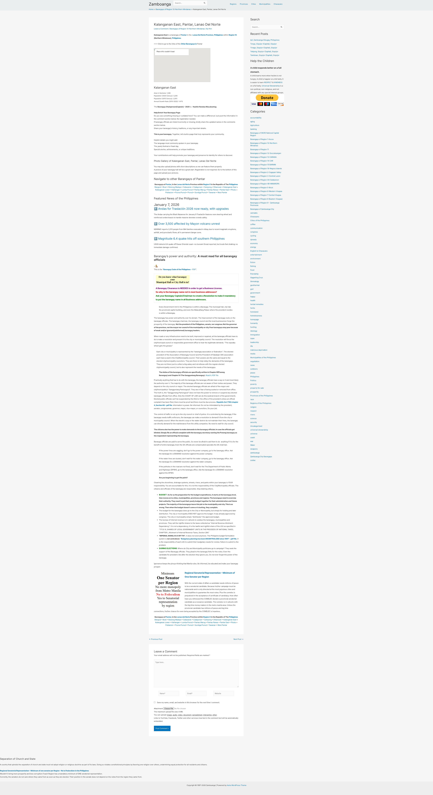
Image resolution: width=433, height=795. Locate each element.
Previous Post (155, 639)
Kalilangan (176, 190)
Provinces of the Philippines (261, 396)
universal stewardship (259, 430)
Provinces (244, 4)
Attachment (158, 708)
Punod (190, 192)
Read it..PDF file (212, 375)
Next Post (238, 639)
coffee (252, 224)
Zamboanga (160, 4)
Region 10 (233, 35)
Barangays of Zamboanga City (262, 209)
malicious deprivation (258, 350)
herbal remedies (256, 304)
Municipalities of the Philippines (263, 357)
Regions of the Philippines (260, 403)
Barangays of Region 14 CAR (261, 161)
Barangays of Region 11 (259, 149)
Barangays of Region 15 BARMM (263, 165)
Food (252, 270)
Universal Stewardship (271, 86)
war (251, 441)
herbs (252, 308)
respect (253, 411)
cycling (253, 236)
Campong (208, 187)
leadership (254, 342)
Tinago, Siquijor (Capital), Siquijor (263, 48)
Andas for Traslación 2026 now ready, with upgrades (193, 208)
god (251, 289)
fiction (252, 262)
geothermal (254, 285)
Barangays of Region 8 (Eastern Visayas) (266, 199)
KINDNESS (278, 82)
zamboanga (254, 453)
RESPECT (268, 82)
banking (253, 129)
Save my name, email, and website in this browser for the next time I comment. (188, 702)
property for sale (257, 388)
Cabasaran (187, 187)
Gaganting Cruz (256, 277)
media (252, 354)
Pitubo (233, 190)
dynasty (253, 239)
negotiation (254, 361)
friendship (254, 274)
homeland (254, 312)
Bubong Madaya (174, 187)
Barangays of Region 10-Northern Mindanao (187, 29)
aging (252, 121)
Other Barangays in (189, 44)
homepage (254, 319)
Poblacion (169, 192)
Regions (233, 4)
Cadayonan (197, 187)
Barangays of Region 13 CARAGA (263, 157)
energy (253, 247)
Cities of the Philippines (259, 220)
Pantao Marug (199, 190)
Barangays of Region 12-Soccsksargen (265, 153)
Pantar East (224, 190)
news (252, 365)
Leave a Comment (161, 29)
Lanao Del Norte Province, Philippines (207, 35)
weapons (254, 449)
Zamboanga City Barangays (261, 456)
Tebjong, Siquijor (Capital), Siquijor (264, 51)
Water (252, 445)
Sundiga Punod (201, 192)
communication (256, 228)
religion (253, 407)
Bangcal (158, 187)
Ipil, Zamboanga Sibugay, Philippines (264, 40)
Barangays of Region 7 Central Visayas (265, 195)
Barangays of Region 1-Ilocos (262, 139)
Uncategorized (256, 426)
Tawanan (212, 192)
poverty (253, 384)
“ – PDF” (179, 269)
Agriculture (254, 125)
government (255, 293)
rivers (252, 415)
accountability (255, 118)
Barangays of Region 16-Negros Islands (266, 168)
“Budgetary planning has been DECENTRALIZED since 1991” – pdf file (208, 539)
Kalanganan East (229, 187)
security (253, 422)
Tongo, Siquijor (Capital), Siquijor (263, 44)
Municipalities (264, 4)
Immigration (255, 335)
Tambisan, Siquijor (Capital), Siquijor (264, 55)
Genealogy (254, 281)
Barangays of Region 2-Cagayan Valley (265, 172)
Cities (253, 4)
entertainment (256, 255)
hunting (253, 327)
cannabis (253, 213)
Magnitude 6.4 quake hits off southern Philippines (191, 238)
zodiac (253, 460)
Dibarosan (217, 187)
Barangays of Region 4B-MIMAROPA (264, 184)
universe (253, 434)
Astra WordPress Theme (236, 785)
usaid (252, 437)
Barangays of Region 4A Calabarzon (264, 180)
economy (254, 243)
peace (252, 373)
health (252, 300)
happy (252, 297)
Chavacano (278, 4)
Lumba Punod (187, 190)
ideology (253, 331)
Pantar (184, 35)
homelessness (256, 316)
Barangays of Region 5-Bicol (261, 187)
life (251, 346)
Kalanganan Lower (162, 190)
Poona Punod (180, 192)
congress (254, 232)
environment (255, 259)
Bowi (165, 187)
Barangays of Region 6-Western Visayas (266, 191)
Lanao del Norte (183, 184)
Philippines (176, 38)
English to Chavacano (258, 251)
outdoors (254, 369)
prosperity (254, 392)
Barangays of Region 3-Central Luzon (265, 176)
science (253, 418)
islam (252, 338)
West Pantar (222, 192)
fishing (253, 266)
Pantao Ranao (212, 190)
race (252, 399)
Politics (253, 380)
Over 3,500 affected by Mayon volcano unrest (189, 223)
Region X (207, 184)
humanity (254, 323)
